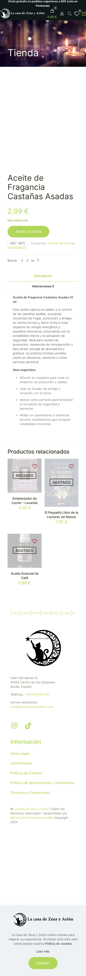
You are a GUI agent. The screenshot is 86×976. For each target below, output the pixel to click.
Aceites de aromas (61, 243)
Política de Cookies (26, 773)
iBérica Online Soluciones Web (31, 817)
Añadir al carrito (28, 231)
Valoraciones (43, 286)
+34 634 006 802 (37, 694)
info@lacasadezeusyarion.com (31, 706)
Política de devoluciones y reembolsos (42, 783)
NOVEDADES (17, 248)
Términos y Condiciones (30, 792)
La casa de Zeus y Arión (31, 809)
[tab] (43, 276)
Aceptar (43, 963)
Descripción (43, 276)
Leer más (43, 951)
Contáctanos (21, 763)
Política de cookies (58, 943)
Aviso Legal (19, 753)
